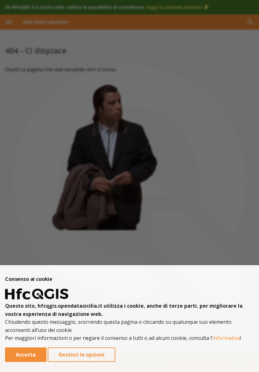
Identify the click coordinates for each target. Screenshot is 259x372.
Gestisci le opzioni (81, 354)
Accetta (26, 354)
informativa (226, 337)
